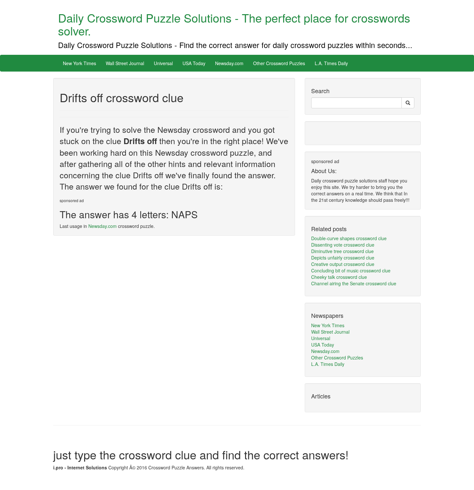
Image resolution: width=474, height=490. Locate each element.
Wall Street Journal (125, 63)
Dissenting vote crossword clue (342, 244)
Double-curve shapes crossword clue (349, 238)
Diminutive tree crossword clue (342, 251)
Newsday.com (229, 63)
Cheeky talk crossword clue (339, 277)
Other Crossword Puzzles (279, 63)
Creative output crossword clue (342, 264)
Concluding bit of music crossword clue (350, 270)
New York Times (79, 63)
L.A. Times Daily (331, 63)
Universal (163, 63)
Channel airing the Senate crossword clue (353, 283)
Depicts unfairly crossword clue (342, 257)
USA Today (194, 63)
